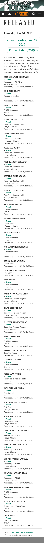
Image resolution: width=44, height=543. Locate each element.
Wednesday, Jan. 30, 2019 (22, 42)
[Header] (22, 5)
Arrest (8, 79)
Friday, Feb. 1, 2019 (23, 50)
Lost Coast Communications (22, 532)
